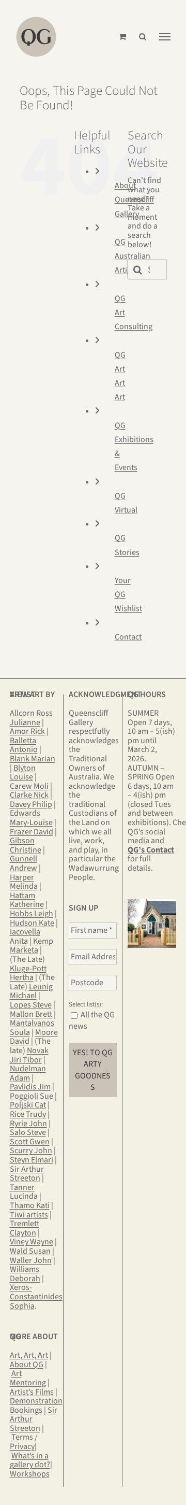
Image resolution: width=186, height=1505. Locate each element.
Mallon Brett (31, 1014)
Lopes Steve (31, 1005)
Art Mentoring (28, 1378)
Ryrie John (28, 1123)
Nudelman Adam (28, 1073)
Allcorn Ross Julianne (31, 717)
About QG (26, 1364)
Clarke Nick (29, 795)
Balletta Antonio (24, 745)
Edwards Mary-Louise (31, 817)
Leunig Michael (31, 991)
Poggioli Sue (31, 1096)
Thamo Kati (30, 1205)
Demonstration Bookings (36, 1405)
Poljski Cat (28, 1105)
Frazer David (31, 831)
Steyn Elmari (31, 1160)
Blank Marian (32, 758)
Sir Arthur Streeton (27, 1173)
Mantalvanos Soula (32, 1027)
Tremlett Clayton (24, 1228)
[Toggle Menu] (164, 36)
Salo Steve (28, 1132)
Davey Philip (31, 804)
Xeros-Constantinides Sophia (36, 1296)
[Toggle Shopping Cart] (122, 36)
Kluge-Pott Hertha (28, 973)
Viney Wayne (31, 1241)
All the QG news (92, 1020)
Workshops (30, 1474)
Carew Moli (29, 786)
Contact (128, 637)
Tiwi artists (29, 1214)
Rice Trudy (28, 1114)
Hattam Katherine (27, 900)
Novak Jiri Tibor (29, 1055)
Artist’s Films (32, 1392)
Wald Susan (30, 1251)
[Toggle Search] (142, 36)
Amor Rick (27, 731)
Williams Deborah (25, 1273)
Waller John (31, 1260)
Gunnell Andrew (23, 863)
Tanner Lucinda (24, 1192)
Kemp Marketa (31, 945)
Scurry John (31, 1150)
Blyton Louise (23, 772)
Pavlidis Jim (30, 1086)
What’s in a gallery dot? (30, 1460)
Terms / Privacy (24, 1441)
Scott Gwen (30, 1141)
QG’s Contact (151, 850)
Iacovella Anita (25, 936)
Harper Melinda (24, 882)
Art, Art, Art (29, 1355)
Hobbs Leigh (31, 913)
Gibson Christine (25, 845)
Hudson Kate (32, 923)
